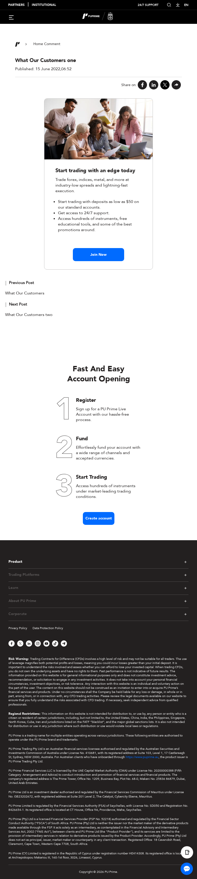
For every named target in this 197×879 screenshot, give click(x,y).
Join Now (98, 254)
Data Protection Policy (48, 628)
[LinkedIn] (153, 84)
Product (15, 561)
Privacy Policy (17, 628)
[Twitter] (165, 84)
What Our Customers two (29, 315)
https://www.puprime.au (142, 757)
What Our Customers (24, 293)
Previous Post (21, 282)
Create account (98, 518)
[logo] (101, 17)
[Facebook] (142, 84)
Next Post (18, 304)
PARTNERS (16, 5)
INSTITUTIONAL (44, 5)
